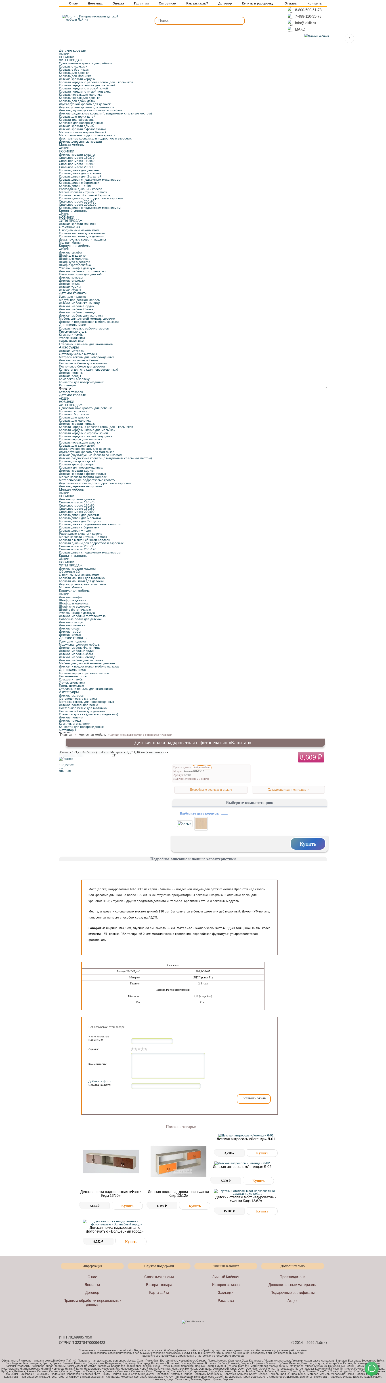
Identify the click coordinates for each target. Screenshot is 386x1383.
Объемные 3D (69, 227)
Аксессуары (69, 347)
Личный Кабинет (225, 1277)
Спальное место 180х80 (76, 164)
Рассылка (226, 1301)
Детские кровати (72, 50)
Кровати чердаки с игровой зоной (83, 88)
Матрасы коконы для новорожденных (86, 357)
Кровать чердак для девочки (79, 97)
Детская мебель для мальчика (81, 315)
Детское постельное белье (78, 360)
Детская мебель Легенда (77, 312)
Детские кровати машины (77, 224)
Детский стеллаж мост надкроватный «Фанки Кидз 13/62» (246, 1199)
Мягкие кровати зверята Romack (83, 132)
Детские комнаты (73, 293)
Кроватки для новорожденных (81, 123)
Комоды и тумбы (71, 334)
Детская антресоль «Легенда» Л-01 (246, 1139)
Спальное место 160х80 (76, 161)
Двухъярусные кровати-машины (82, 239)
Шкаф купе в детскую (74, 262)
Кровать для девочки (74, 72)
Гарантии (141, 3)
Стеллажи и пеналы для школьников (86, 344)
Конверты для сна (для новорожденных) (88, 369)
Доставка (95, 3)
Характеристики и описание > (288, 789)
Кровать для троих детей (77, 116)
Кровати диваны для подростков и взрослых (91, 198)
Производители (292, 1277)
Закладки (225, 1292)
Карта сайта (159, 1292)
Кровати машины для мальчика (82, 233)
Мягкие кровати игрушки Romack (83, 192)
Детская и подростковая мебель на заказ (89, 321)
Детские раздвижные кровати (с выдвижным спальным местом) (105, 113)
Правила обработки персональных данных (92, 1303)
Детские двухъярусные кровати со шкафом (90, 110)
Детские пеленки (71, 372)
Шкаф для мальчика (73, 258)
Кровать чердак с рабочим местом (84, 328)
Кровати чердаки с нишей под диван (85, 91)
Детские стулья (70, 290)
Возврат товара (159, 1285)
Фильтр (65, 388)
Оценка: (93, 1049)
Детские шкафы (70, 252)
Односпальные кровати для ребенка (86, 63)
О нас (73, 3)
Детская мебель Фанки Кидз (79, 303)
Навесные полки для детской (80, 274)
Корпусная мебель (74, 246)
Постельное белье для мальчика (83, 363)
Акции (292, 1301)
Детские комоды (71, 277)
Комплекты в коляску (74, 379)
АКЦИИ (64, 54)
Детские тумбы (70, 287)
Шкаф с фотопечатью (75, 265)
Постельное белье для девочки (82, 366)
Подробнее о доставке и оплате (211, 789)
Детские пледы (70, 376)
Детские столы (69, 283)
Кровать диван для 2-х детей (80, 176)
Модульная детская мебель (79, 300)
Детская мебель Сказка (76, 309)
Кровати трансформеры (76, 119)
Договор (225, 3)
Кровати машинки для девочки (81, 236)
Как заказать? (197, 3)
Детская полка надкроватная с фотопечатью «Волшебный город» (114, 1229)
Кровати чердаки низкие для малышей (87, 85)
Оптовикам (167, 3)
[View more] (111, 1162)
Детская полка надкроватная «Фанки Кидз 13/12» (178, 1193)
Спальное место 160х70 (76, 157)
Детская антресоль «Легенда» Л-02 (242, 1167)
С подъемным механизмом (79, 230)
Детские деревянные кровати (80, 141)
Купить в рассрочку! (258, 3)
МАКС (300, 29)
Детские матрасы (71, 351)
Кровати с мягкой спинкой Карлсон (84, 195)
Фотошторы (67, 385)
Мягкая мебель (71, 145)
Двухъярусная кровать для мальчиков (86, 107)
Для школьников (72, 325)
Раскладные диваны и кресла (80, 189)
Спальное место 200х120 (77, 204)
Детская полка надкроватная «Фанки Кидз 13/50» (110, 1193)
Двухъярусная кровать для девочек (85, 104)
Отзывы (291, 3)
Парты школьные (71, 341)
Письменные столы (73, 331)
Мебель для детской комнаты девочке (87, 318)
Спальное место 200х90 (76, 167)
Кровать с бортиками (74, 69)
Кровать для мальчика (75, 76)
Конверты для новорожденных (81, 382)
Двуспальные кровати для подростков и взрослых (95, 138)
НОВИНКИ (66, 57)
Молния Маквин (70, 242)
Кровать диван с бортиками (79, 182)
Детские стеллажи (72, 280)
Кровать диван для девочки (79, 170)
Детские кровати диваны (77, 154)
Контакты (315, 3)
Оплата (118, 3)
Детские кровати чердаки (77, 79)
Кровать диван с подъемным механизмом (90, 179)
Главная (66, 734)
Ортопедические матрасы (78, 354)
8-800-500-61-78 (308, 10)
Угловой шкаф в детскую (77, 268)
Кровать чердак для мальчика (80, 94)
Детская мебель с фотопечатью (82, 271)
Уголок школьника (72, 338)
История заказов (226, 1285)
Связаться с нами (159, 1277)
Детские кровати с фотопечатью (82, 129)
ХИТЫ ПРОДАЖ (70, 60)
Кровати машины (73, 211)
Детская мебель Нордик (76, 306)
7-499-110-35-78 (308, 16)
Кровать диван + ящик (75, 186)
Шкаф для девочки (72, 255)
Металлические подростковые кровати (87, 135)
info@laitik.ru (305, 23)
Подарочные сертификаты (293, 1292)
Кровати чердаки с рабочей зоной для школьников (96, 82)
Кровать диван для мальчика (80, 173)
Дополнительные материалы (293, 1285)
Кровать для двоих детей (77, 101)
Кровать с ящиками (73, 66)
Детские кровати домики (76, 126)
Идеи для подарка (72, 296)
